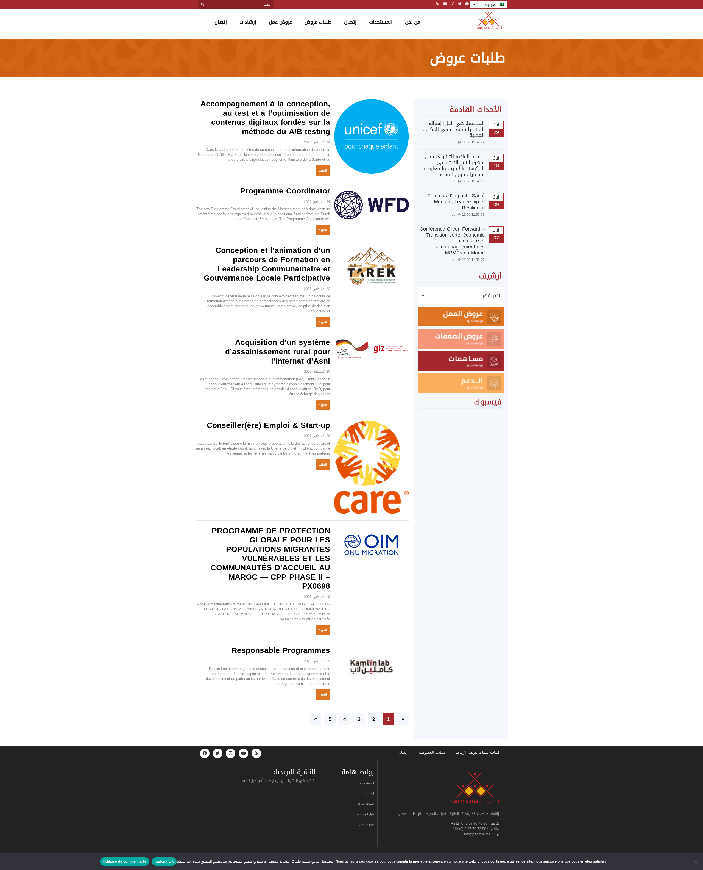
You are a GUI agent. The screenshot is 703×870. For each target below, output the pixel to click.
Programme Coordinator (285, 191)
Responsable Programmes (280, 650)
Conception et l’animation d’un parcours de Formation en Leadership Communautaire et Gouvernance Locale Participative (267, 264)
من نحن (412, 22)
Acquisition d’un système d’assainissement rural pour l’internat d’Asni (277, 351)
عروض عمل (280, 22)
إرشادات (247, 22)
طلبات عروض (318, 22)
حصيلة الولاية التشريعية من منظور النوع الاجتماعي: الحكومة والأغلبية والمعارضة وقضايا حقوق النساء (454, 165)
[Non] (696, 861)
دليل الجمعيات (365, 814)
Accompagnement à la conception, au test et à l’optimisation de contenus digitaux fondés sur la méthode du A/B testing (265, 117)
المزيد (323, 171)
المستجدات (380, 22)
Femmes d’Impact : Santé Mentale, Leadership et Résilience (456, 201)
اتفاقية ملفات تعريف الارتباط (477, 752)
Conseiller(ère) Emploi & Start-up (268, 425)
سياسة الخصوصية (432, 752)
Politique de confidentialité (124, 861)
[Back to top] (680, 853)
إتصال (350, 22)
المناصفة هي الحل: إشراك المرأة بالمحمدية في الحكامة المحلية (454, 129)
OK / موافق (164, 861)
